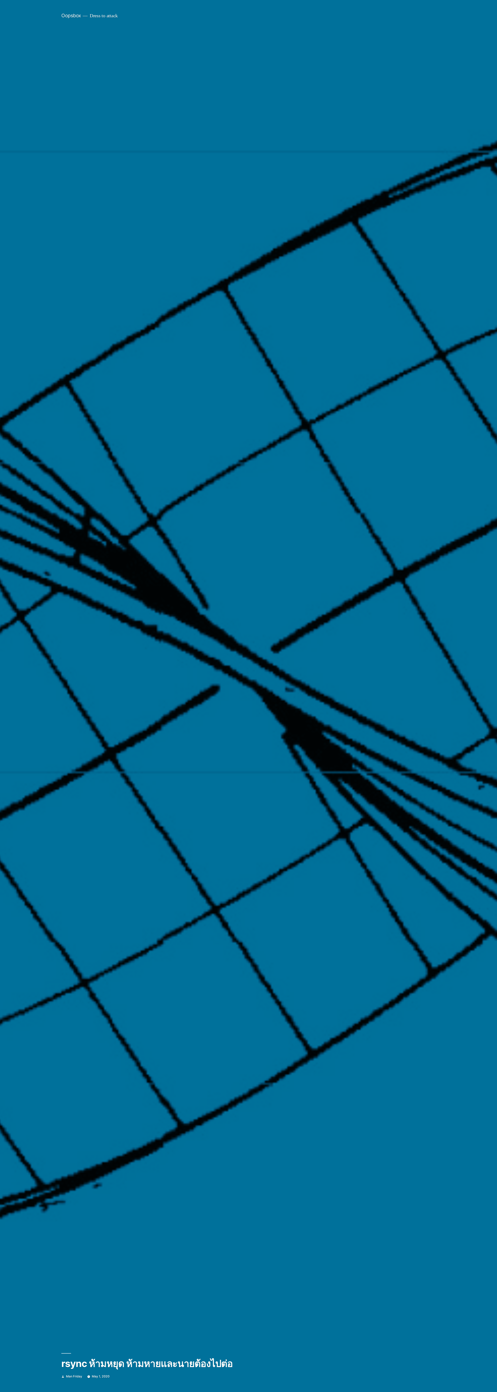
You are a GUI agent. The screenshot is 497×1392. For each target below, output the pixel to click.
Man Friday (74, 1376)
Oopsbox (71, 15)
